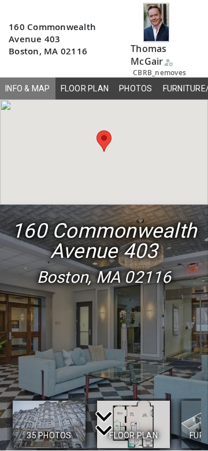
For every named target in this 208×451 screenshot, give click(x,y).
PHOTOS (136, 88)
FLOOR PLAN (85, 88)
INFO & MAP (27, 88)
